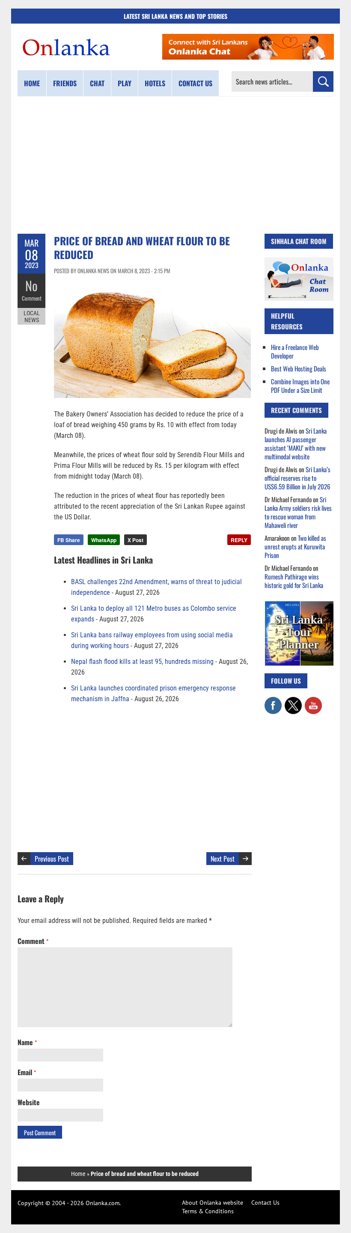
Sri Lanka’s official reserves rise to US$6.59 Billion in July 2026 (297, 477)
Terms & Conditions (208, 1211)
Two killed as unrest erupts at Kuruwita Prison (295, 546)
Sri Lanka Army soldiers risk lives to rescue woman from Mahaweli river (298, 512)
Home (32, 83)
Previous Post (52, 858)
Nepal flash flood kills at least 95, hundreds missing (142, 661)
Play (124, 83)
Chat (97, 83)
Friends (65, 83)
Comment (32, 298)
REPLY (239, 540)
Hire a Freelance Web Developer (295, 351)
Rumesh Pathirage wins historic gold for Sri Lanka (294, 581)
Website (29, 1102)
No (31, 285)
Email (27, 1072)
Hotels (155, 83)
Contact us (195, 83)
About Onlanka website (212, 1202)
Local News (32, 316)
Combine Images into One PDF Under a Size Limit (300, 386)
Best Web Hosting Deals (298, 368)
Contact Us (265, 1202)
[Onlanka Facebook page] (273, 701)
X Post (135, 540)
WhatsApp (103, 540)
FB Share (68, 540)
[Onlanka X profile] (293, 701)
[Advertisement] (175, 165)
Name (27, 1042)
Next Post (223, 858)
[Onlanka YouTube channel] (313, 701)
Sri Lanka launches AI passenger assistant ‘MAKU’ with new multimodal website (296, 443)
